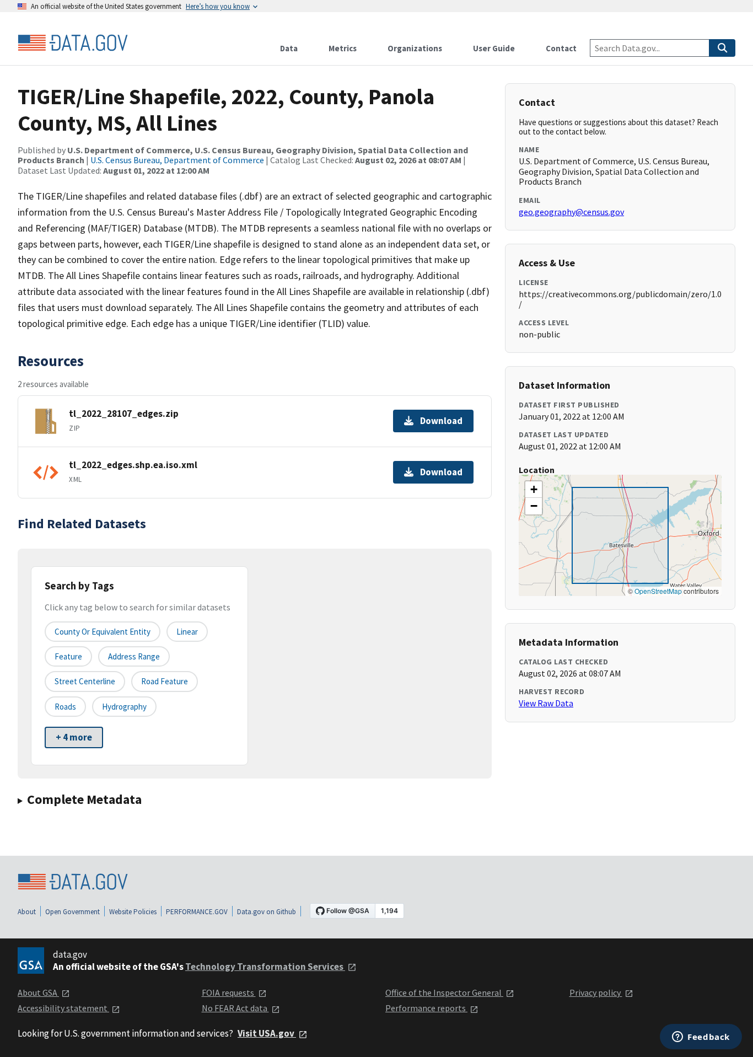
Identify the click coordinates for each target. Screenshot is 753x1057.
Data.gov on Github (266, 911)
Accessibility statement (63, 1007)
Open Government (72, 911)
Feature (68, 656)
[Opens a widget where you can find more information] (701, 1037)
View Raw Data (546, 703)
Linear (187, 631)
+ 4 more (74, 737)
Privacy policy (595, 992)
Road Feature (164, 681)
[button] (533, 489)
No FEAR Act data (235, 1007)
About (27, 911)
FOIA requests (229, 992)
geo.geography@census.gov (571, 211)
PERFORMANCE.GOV (197, 911)
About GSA (38, 992)
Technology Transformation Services (265, 967)
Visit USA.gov (267, 1033)
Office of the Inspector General (444, 992)
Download (441, 421)
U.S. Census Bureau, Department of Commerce (177, 159)
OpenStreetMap (658, 590)
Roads (65, 706)
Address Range (134, 656)
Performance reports (426, 1007)
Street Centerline (85, 681)
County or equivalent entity (102, 631)
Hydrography (124, 706)
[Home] (73, 43)
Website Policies (133, 911)
